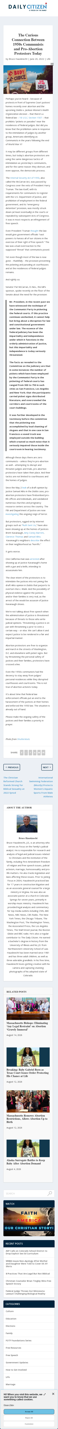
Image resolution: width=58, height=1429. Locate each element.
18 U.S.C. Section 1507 (30, 117)
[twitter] (26, 752)
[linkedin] (34, 752)
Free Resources (13, 1347)
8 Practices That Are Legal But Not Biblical (28, 1273)
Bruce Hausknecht (28, 838)
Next (46, 767)
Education (11, 1318)
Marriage (10, 1384)
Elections (10, 1326)
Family (9, 1333)
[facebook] (21, 752)
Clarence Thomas (14, 536)
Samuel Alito (34, 536)
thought (34, 230)
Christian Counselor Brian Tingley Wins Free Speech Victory (28, 1282)
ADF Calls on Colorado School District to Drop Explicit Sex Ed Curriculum (26, 1252)
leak (24, 487)
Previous (13, 767)
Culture (10, 1311)
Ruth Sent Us (29, 525)
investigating (12, 514)
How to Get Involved (16, 1369)
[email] (39, 752)
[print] (43, 752)
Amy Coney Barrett (34, 532)
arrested (34, 558)
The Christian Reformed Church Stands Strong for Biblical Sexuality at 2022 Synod (14, 785)
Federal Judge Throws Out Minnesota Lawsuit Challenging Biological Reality (25, 1292)
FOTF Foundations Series (18, 1340)
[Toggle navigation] (52, 64)
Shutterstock (23, 739)
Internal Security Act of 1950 (24, 177)
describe (34, 540)
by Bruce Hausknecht (17, 58)
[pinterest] (30, 752)
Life (48, 58)
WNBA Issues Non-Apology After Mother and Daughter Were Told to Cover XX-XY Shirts (27, 1264)
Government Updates (17, 1362)
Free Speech (12, 1355)
